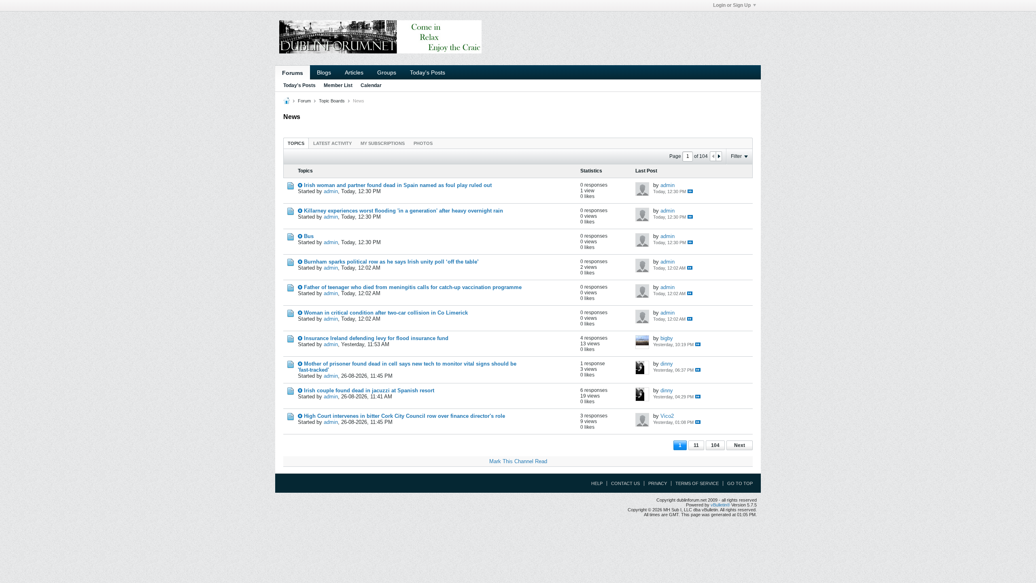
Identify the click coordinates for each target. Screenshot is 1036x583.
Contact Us (625, 483)
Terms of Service (697, 483)
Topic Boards (332, 100)
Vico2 (667, 416)
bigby (666, 338)
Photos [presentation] (423, 143)
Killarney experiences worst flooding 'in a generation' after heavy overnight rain (403, 211)
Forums (292, 73)
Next (739, 445)
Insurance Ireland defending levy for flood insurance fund (376, 338)
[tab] (296, 143)
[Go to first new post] (300, 185)
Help (597, 483)
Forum (304, 100)
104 (715, 445)
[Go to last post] (690, 191)
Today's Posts (427, 72)
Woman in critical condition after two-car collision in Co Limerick (386, 313)
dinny (666, 364)
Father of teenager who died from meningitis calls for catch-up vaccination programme (413, 287)
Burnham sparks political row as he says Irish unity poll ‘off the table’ (391, 262)
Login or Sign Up (732, 5)
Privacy (657, 483)
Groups (386, 72)
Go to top (740, 483)
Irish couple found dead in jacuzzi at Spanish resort (369, 390)
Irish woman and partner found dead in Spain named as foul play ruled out (398, 185)
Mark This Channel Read (518, 461)
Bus (309, 236)
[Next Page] (719, 156)
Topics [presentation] (296, 143)
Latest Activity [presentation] (332, 143)
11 (696, 445)
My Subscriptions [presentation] (383, 143)
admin (331, 191)
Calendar (371, 85)
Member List (338, 85)
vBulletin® (720, 504)
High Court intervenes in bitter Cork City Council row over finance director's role (404, 416)
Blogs (324, 72)
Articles (354, 72)
